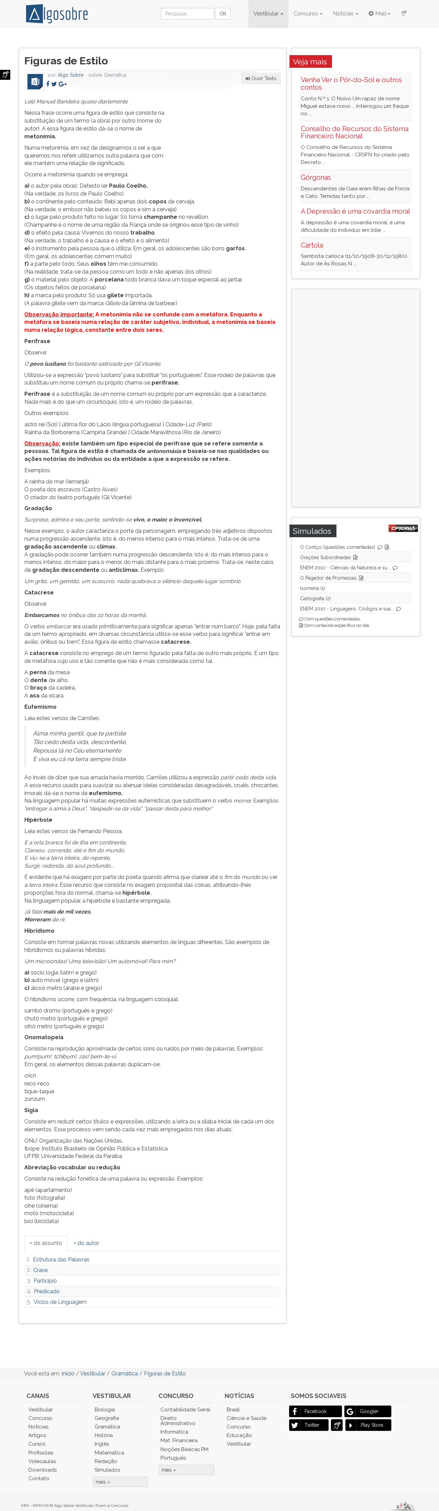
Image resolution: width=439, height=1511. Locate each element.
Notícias (344, 13)
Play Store (372, 1425)
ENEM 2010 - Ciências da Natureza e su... (345, 567)
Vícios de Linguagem (60, 1302)
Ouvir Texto (263, 78)
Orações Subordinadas (325, 557)
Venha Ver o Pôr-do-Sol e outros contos (351, 83)
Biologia (105, 1410)
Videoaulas (42, 1461)
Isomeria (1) (312, 588)
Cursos (36, 1444)
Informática (174, 1432)
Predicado (47, 1291)
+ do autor (86, 1243)
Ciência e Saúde (246, 1418)
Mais (381, 13)
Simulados (107, 1470)
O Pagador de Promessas (328, 578)
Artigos (37, 1435)
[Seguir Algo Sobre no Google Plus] (63, 84)
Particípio (45, 1280)
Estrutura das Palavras (61, 1259)
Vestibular (266, 13)
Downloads (42, 1470)
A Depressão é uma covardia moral (355, 211)
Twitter (312, 1425)
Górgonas (316, 177)
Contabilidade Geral (185, 1410)
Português (173, 1458)
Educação (239, 1435)
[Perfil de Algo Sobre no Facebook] (47, 84)
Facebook (316, 1411)
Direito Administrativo (178, 1420)
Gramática (107, 1427)
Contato (38, 1478)
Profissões (40, 1453)
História (104, 1435)
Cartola (312, 245)
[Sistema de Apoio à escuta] (5, 75)
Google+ (369, 1411)
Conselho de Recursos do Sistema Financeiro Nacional (354, 132)
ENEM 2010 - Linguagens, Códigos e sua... (347, 609)
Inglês (102, 1444)
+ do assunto (46, 1243)
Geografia (107, 1418)
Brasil (233, 1410)
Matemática (109, 1453)
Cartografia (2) (315, 598)
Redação (106, 1461)
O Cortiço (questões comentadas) (337, 547)
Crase (40, 1270)
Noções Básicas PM (185, 1449)
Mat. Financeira (179, 1440)
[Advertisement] (229, 141)
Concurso (306, 13)
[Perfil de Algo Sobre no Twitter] (54, 84)
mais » (103, 1482)
